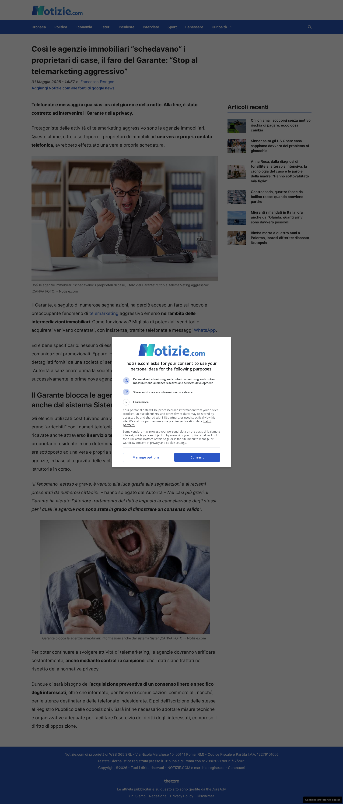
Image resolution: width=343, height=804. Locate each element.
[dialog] (171, 402)
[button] (171, 402)
